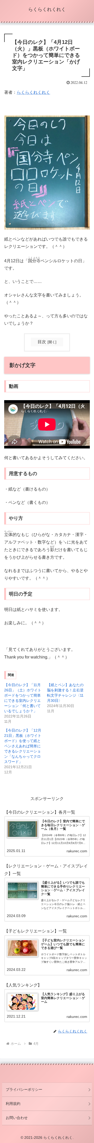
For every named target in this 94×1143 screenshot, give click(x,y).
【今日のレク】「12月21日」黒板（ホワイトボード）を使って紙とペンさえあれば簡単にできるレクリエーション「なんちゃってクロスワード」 (22, 746)
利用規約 (13, 1103)
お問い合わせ (17, 1118)
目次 (42, 342)
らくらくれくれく (33, 92)
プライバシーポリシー (24, 1089)
